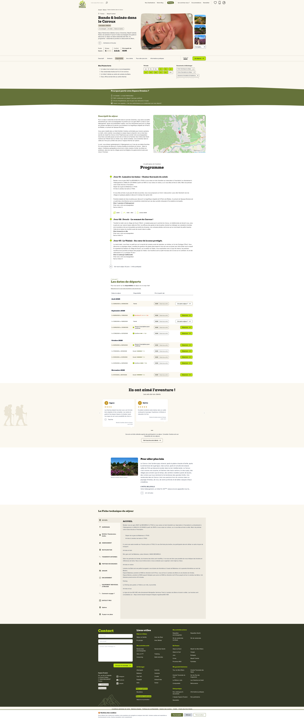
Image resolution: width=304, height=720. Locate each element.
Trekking (157, 654)
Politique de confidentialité (150, 709)
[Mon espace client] (223, 2)
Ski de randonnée (195, 638)
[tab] (151, 430)
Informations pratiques (157, 58)
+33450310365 (104, 684)
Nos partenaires (195, 697)
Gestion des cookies (166, 709)
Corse (174, 658)
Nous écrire (103, 688)
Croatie (156, 676)
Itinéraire (109, 58)
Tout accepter (177, 715)
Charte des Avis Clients (185, 709)
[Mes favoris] (215, 2)
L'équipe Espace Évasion (180, 697)
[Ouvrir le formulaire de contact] (298, 716)
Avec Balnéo (158, 640)
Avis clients (129, 58)
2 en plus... (198, 47)
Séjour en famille (142, 637)
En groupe (140, 640)
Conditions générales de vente (121, 709)
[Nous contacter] (219, 2)
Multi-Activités (158, 657)
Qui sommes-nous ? (184, 2)
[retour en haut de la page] (298, 709)
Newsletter (206, 2)
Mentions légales (136, 709)
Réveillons (140, 692)
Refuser (188, 715)
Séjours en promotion (143, 699)
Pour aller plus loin (141, 58)
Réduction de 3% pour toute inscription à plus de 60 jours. (126, 288)
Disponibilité (119, 58)
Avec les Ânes (158, 637)
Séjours (104, 9)
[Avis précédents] (99, 413)
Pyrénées (193, 661)
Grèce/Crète (158, 679)
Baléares (139, 673)
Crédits (175, 709)
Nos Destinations (150, 2)
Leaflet (195, 152)
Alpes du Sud (177, 652)
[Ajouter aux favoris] (190, 15)
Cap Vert (139, 676)
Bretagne (193, 655)
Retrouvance (194, 683)
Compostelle (176, 683)
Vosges (192, 652)
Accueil (100, 9)
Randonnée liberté (159, 649)
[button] (180, 132)
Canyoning (140, 657)
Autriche (156, 670)
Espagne (139, 679)
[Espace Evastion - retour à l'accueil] (82, 4)
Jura (174, 655)
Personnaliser (199, 715)
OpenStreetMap (202, 152)
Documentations (196, 2)
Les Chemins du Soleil (197, 680)
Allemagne (140, 670)
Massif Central (194, 658)
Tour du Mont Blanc (178, 670)
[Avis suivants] (204, 413)
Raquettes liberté (195, 633)
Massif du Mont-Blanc (196, 649)
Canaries (157, 673)
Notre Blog (160, 2)
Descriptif (101, 58)
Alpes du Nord (177, 649)
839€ (161, 303)
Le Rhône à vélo (177, 680)
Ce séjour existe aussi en (151, 47)
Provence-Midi (177, 661)
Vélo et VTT (140, 654)
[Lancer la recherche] (107, 3)
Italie (138, 682)
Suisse (156, 682)
